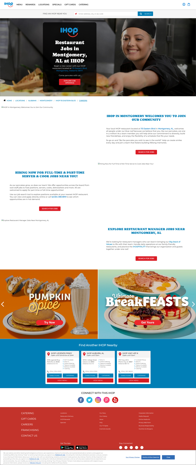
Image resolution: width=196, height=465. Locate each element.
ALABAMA (32, 101)
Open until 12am (93, 355)
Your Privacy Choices (133, 457)
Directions (54, 376)
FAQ (101, 422)
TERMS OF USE (60, 455)
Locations (20, 101)
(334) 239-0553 (55, 371)
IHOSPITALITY (139, 247)
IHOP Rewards (65, 419)
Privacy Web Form (145, 422)
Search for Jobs (146, 152)
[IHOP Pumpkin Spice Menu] (49, 304)
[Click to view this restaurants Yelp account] (115, 400)
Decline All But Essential (151, 457)
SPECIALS (56, 4)
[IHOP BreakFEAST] (147, 304)
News (101, 419)
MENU (19, 4)
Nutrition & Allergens (146, 429)
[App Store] (82, 447)
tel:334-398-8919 (59, 197)
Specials (63, 422)
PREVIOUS (2, 304)
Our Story (103, 413)
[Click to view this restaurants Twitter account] (89, 400)
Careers (83, 101)
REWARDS (30, 4)
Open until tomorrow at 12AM (62, 355)
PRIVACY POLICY (35, 463)
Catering (70, 375)
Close (168, 457)
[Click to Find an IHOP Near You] (76, 14)
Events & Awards (105, 429)
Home (9, 101)
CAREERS (27, 424)
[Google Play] (67, 447)
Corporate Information (146, 413)
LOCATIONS (43, 4)
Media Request (144, 416)
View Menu (62, 380)
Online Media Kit (144, 419)
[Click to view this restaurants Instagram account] (98, 400)
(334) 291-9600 (127, 371)
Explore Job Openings (70, 82)
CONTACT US (29, 435)
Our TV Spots (104, 426)
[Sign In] (184, 4)
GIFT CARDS (70, 4)
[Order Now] (188, 4)
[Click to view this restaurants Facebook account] (81, 400)
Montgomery (46, 101)
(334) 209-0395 (91, 371)
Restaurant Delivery (66, 416)
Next (193, 304)
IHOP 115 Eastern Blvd (66, 101)
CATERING (83, 4)
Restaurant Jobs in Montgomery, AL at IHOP (70, 51)
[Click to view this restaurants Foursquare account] (107, 400)
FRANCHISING (30, 430)
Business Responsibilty (146, 426)
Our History (103, 416)
